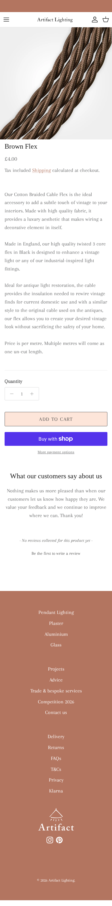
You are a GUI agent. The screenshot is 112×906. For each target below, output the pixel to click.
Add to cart (56, 419)
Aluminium (56, 634)
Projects (56, 669)
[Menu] (6, 19)
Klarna (56, 791)
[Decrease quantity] (10, 393)
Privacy (56, 780)
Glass (56, 645)
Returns (56, 747)
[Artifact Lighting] (56, 19)
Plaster (56, 623)
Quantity (13, 381)
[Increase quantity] (33, 393)
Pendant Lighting (56, 612)
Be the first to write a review (56, 553)
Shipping (41, 170)
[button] (56, 552)
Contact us (56, 712)
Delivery (56, 736)
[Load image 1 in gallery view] (56, 83)
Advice (56, 680)
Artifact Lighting (61, 880)
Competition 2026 (56, 702)
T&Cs (56, 769)
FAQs (56, 758)
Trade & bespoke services (56, 691)
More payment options (56, 452)
